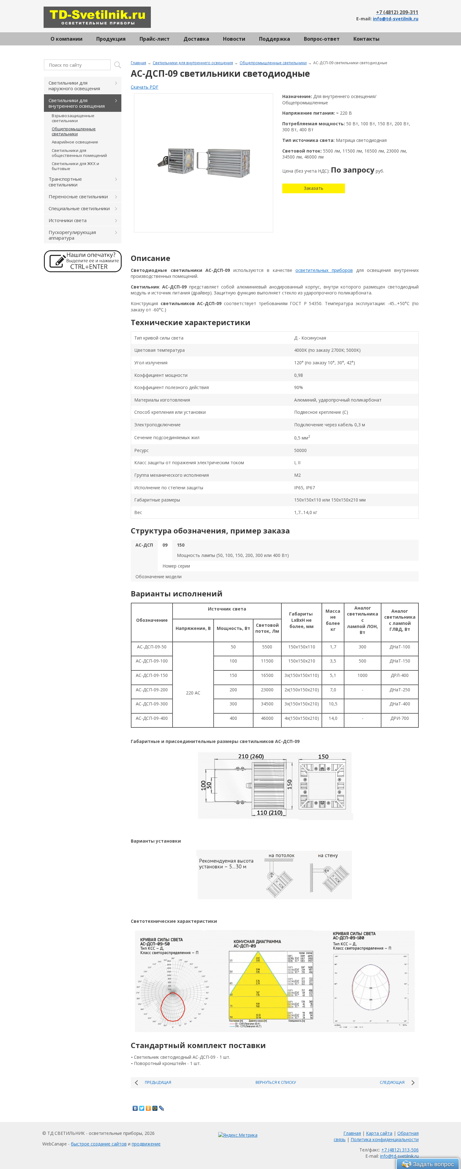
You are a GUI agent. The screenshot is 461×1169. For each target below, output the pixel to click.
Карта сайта (379, 1133)
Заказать (313, 188)
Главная (138, 62)
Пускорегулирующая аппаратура (72, 235)
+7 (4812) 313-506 (400, 1150)
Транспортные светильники (65, 182)
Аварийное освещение (75, 142)
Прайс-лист (155, 38)
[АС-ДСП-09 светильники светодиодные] (203, 163)
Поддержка (274, 38)
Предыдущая (158, 1082)
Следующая (392, 1082)
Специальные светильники (79, 208)
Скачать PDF (144, 87)
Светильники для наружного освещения (74, 85)
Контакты (366, 38)
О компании (66, 38)
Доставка (196, 38)
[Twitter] (142, 1108)
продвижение (146, 1144)
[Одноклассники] (148, 1108)
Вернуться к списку (276, 1082)
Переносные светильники (78, 196)
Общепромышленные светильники (273, 62)
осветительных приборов (324, 270)
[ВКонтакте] (135, 1108)
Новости (234, 38)
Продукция (111, 38)
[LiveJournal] (161, 1108)
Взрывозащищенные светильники (73, 118)
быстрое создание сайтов (99, 1144)
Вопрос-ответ (322, 38)
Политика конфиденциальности (385, 1139)
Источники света (68, 220)
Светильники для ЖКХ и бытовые (75, 166)
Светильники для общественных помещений (79, 153)
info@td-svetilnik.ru (395, 19)
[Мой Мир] (155, 1108)
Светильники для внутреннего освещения (193, 62)
